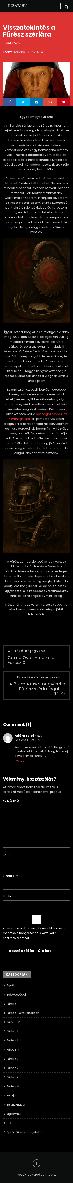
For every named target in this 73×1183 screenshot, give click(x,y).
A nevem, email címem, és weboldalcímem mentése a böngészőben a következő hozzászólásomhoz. (34, 933)
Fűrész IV (13, 1049)
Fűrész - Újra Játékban (23, 1013)
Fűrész (11, 1004)
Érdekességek (16, 994)
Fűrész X (12, 1077)
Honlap (8, 896)
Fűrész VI (13, 1068)
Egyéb (11, 985)
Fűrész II (12, 1031)
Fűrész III (12, 1040)
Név (7, 855)
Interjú (11, 1095)
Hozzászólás (11, 801)
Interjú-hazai (16, 1105)
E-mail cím (12, 876)
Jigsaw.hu (13, 43)
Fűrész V (13, 1059)
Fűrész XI (13, 1086)
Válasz (19, 761)
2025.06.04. (36, 52)
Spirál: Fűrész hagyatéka (24, 1132)
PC (9, 1123)
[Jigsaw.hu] (17, 5)
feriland (19, 52)
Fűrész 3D (13, 1022)
